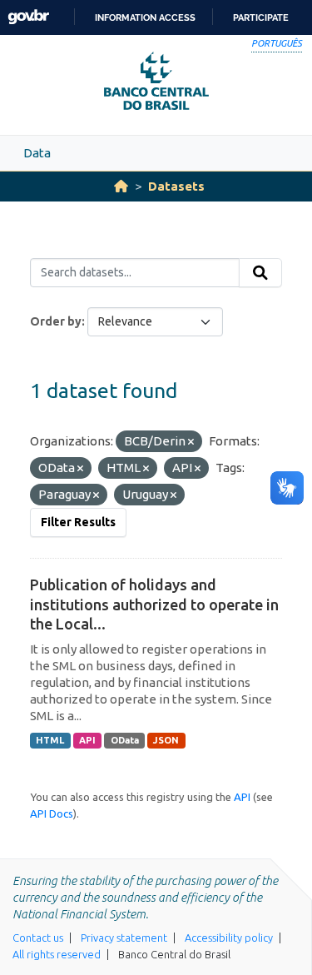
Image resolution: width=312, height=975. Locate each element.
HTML (50, 740)
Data (37, 153)
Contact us (37, 937)
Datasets (176, 186)
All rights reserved (56, 954)
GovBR (28, 17)
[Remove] (191, 442)
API (87, 740)
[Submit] (260, 273)
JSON (166, 740)
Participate (261, 17)
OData (125, 740)
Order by (56, 321)
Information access (145, 17)
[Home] (121, 186)
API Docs (51, 813)
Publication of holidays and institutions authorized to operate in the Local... (154, 604)
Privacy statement (124, 937)
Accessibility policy (229, 937)
